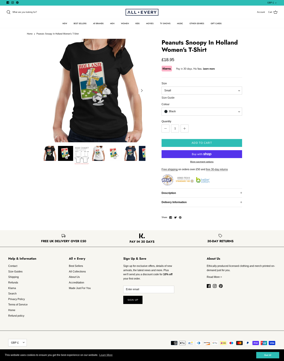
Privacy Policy (16, 299)
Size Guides (15, 271)
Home (30, 34)
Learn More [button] (106, 355)
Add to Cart (202, 142)
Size (164, 83)
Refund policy (16, 315)
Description (169, 193)
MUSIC (180, 23)
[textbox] (172, 111)
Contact (12, 266)
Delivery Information (174, 202)
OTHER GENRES (196, 23)
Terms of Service (18, 304)
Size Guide (168, 97)
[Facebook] (8, 2)
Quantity (166, 121)
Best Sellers (76, 266)
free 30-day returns (217, 169)
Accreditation (76, 282)
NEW (64, 23)
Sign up (133, 300)
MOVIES (150, 23)
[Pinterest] (17, 2)
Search (12, 293)
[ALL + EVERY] (142, 12)
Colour (165, 104)
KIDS (137, 23)
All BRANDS (98, 23)
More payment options (201, 161)
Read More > (214, 277)
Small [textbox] (167, 90)
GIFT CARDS (216, 23)
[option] (93, 90)
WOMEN (125, 23)
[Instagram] (12, 2)
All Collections (77, 271)
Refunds (13, 282)
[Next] (141, 90)
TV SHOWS (165, 23)
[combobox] (202, 90)
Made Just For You (80, 288)
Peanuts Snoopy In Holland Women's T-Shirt (57, 34)
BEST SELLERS (80, 23)
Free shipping (170, 169)
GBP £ (270, 2)
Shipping (13, 277)
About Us (74, 277)
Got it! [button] (267, 355)
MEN (112, 23)
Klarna (12, 288)
